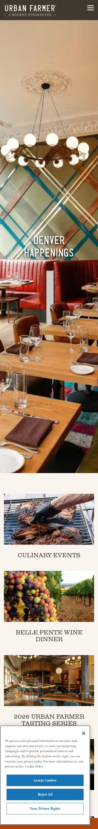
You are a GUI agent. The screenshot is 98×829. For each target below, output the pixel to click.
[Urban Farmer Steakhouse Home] (30, 10)
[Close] (83, 733)
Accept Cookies (45, 780)
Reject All (45, 794)
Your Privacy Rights (45, 809)
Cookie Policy (34, 766)
